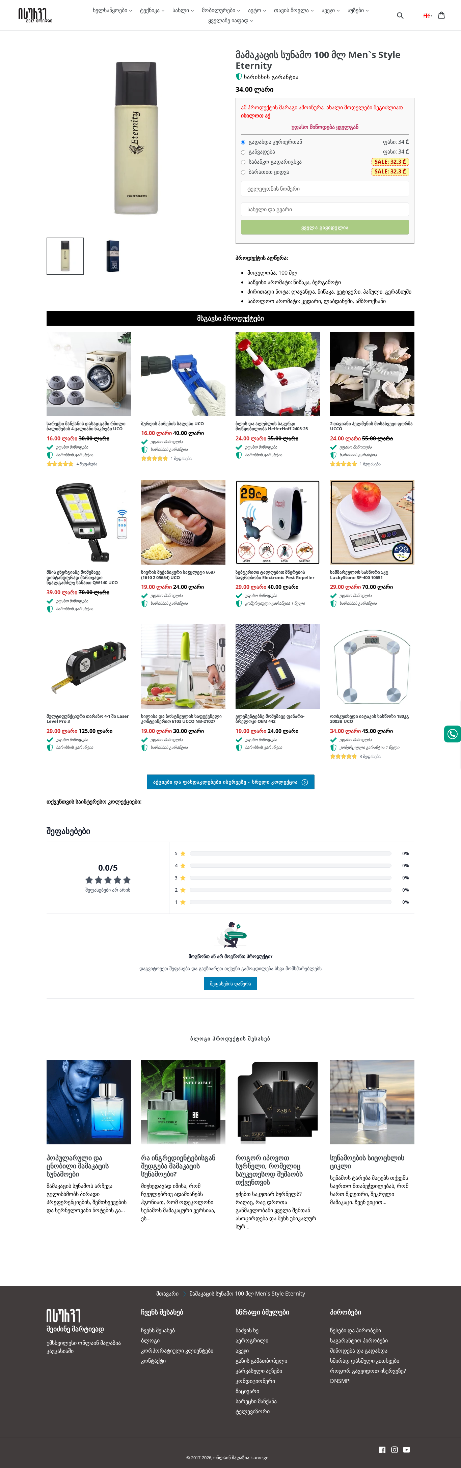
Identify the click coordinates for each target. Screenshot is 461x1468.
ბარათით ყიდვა (268, 171)
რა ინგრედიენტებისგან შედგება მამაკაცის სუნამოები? (178, 1165)
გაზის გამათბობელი (261, 1360)
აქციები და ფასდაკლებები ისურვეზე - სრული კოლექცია (226, 782)
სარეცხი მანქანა (256, 1401)
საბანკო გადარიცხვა (274, 161)
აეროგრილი (252, 1340)
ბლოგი (150, 1340)
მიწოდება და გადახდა (358, 1350)
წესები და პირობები (355, 1330)
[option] (60, 257)
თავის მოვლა (292, 10)
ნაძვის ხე (247, 1330)
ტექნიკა (150, 10)
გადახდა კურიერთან (274, 141)
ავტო (255, 10)
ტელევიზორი (253, 1411)
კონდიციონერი (255, 1381)
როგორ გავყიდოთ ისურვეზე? (368, 1371)
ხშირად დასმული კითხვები (364, 1360)
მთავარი (167, 1293)
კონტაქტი (153, 1360)
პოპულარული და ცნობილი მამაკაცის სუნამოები (78, 1165)
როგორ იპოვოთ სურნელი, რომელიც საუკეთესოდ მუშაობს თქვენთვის (269, 1170)
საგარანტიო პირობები (359, 1340)
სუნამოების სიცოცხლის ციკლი (367, 1161)
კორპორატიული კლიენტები (177, 1350)
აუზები (356, 10)
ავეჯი (329, 10)
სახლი (181, 10)
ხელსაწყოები (111, 10)
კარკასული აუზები (259, 1371)
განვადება (261, 151)
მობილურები (219, 10)
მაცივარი (247, 1391)
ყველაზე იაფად (229, 20)
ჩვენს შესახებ (158, 1330)
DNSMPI (340, 1381)
